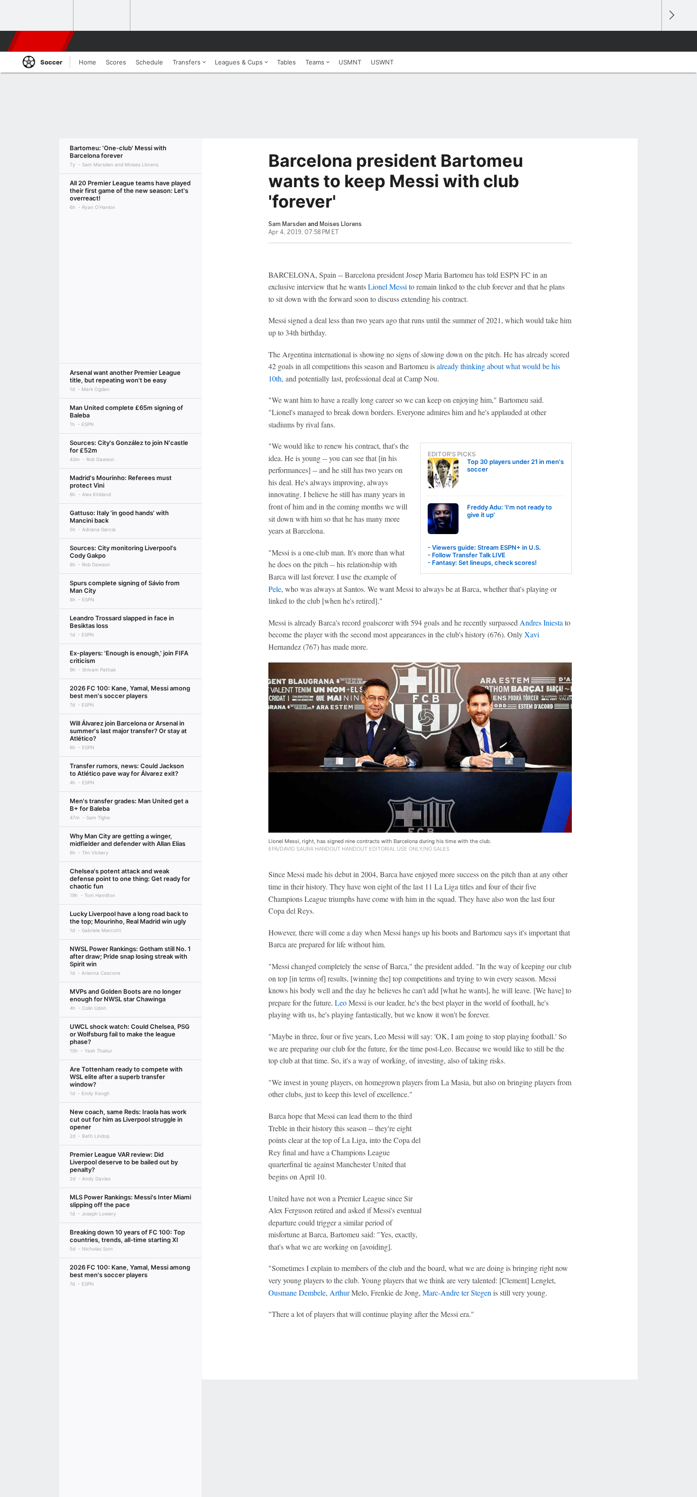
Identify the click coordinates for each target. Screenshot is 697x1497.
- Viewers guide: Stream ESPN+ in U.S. (484, 547)
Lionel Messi (387, 286)
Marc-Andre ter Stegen (456, 1292)
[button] (650, 41)
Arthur (339, 1292)
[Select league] (45, 16)
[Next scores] (670, 15)
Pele (274, 589)
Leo (341, 1002)
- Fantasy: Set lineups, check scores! (482, 562)
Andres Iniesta (541, 622)
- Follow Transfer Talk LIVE (466, 555)
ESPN (42, 41)
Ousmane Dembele (297, 1292)
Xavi (531, 634)
